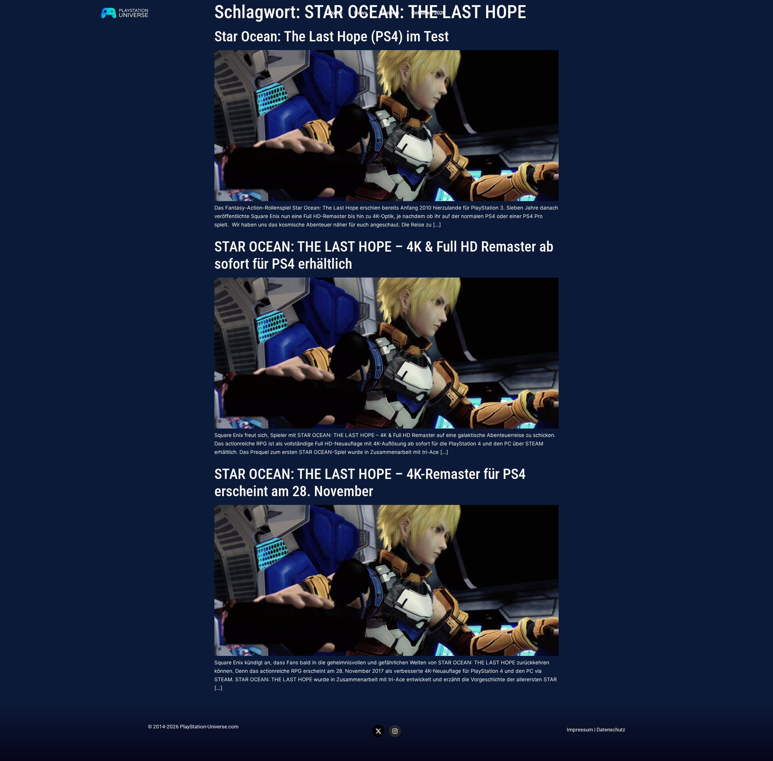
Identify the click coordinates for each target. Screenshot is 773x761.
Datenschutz (611, 730)
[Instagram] (395, 731)
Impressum (580, 730)
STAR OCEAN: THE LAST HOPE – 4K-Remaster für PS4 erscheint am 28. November (370, 482)
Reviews (389, 13)
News (360, 13)
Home (335, 13)
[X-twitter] (378, 731)
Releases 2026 (428, 13)
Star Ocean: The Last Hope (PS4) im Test (331, 36)
